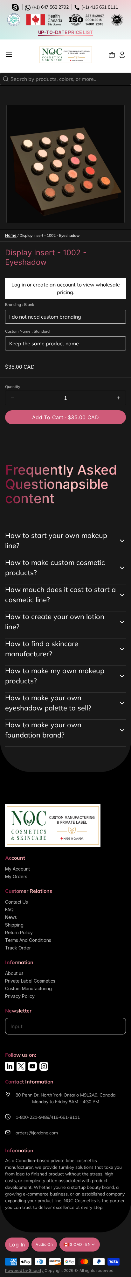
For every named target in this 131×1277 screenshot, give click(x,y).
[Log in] (122, 55)
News (11, 917)
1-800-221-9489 (32, 1117)
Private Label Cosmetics (30, 981)
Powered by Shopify (24, 1270)
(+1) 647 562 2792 (49, 7)
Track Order (18, 947)
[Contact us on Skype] (16, 7)
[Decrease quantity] (12, 398)
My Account (17, 868)
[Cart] (112, 54)
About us (14, 973)
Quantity (12, 386)
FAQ (9, 909)
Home (11, 235)
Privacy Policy (20, 996)
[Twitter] (21, 1066)
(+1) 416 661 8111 (99, 7)
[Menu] (11, 54)
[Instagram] (43, 1066)
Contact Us (16, 902)
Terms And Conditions (28, 940)
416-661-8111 (65, 1117)
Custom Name (27, 331)
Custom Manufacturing (28, 988)
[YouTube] (32, 1066)
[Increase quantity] (119, 398)
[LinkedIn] (9, 1066)
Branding (19, 304)
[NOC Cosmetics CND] (65, 54)
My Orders (16, 876)
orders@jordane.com (37, 1133)
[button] (65, 417)
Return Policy (19, 932)
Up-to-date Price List (65, 32)
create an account (54, 284)
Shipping (14, 925)
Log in (18, 284)
